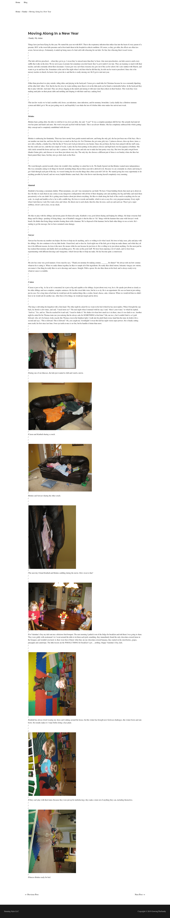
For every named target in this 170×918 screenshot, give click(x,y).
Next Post (140, 894)
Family (31, 38)
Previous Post (32, 894)
